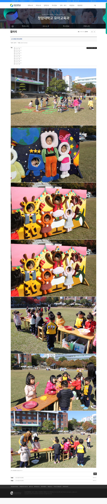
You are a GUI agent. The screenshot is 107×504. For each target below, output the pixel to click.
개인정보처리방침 (14, 486)
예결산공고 (50, 486)
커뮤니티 (86, 26)
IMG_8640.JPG (18, 57)
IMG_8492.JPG (18, 50)
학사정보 (54, 5)
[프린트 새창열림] (92, 31)
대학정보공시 (37, 486)
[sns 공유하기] (94, 31)
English (75, 1)
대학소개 (30, 5)
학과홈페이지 (22, 1)
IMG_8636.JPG (18, 52)
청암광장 (79, 5)
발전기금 (31, 486)
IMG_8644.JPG (18, 63)
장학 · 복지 (63, 5)
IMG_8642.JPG (18, 60)
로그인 (69, 1)
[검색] (95, 5)
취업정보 (71, 5)
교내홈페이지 (31, 1)
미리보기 (16, 48)
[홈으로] (12, 26)
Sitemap (94, 1)
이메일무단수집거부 (23, 486)
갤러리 (86, 31)
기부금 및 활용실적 (57, 486)
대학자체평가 (43, 486)
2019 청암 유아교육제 (19, 477)
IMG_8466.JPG (18, 47)
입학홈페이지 (13, 1)
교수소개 (46, 26)
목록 (95, 473)
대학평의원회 (65, 486)
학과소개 (38, 5)
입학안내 (46, 5)
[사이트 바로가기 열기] (104, 18)
